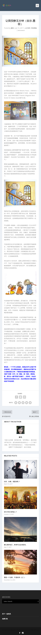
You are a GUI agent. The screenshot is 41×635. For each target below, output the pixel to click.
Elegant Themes (16, 630)
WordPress (35, 630)
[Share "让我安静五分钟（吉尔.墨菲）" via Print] (24, 397)
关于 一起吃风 (6, 614)
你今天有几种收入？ (10, 512)
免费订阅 (5, 619)
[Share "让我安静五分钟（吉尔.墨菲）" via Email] (20, 397)
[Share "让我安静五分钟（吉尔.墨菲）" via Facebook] (17, 397)
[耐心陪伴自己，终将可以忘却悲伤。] (20, 529)
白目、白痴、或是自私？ (12, 481)
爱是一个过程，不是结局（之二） (15, 577)
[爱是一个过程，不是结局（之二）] (20, 562)
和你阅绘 (34, 28)
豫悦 (12, 28)
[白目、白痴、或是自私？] (20, 469)
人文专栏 (27, 28)
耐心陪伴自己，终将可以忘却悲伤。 (16, 545)
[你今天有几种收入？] (20, 498)
